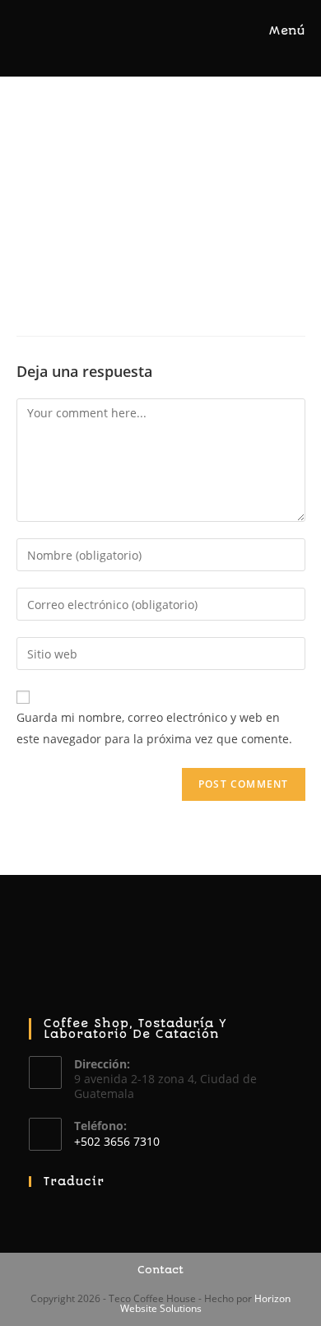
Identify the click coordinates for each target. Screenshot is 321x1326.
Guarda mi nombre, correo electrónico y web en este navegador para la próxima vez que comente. (154, 728)
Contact (160, 1269)
